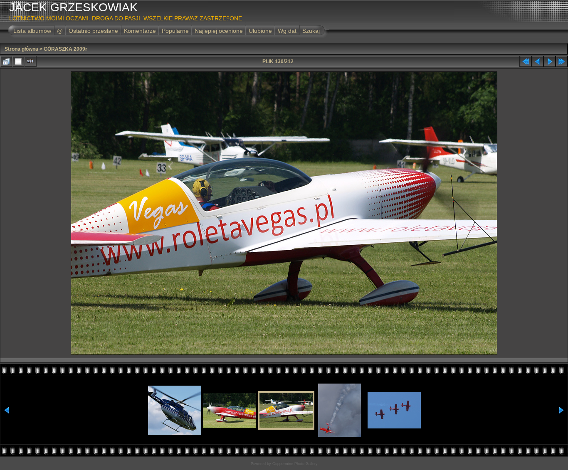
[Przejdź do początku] (525, 61)
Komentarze (140, 30)
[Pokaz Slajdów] (30, 61)
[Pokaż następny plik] (550, 61)
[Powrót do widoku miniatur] (6, 61)
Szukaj (311, 30)
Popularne (175, 30)
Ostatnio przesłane (93, 30)
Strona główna (21, 49)
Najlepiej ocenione (219, 30)
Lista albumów (32, 30)
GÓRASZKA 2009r (65, 49)
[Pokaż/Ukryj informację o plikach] (18, 61)
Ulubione (260, 30)
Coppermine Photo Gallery (295, 464)
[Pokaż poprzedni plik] (537, 61)
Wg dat (287, 30)
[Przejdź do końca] (562, 61)
